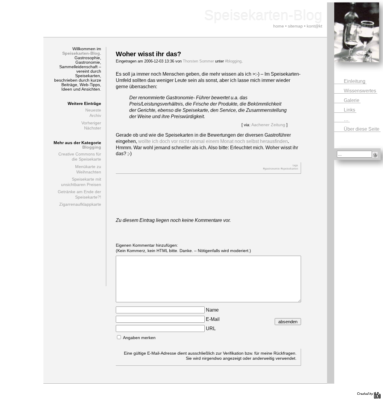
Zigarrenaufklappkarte (80, 204)
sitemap (295, 26)
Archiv (95, 115)
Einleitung (355, 81)
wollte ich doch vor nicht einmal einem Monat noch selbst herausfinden (213, 141)
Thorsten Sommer (198, 61)
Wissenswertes (360, 90)
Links (350, 109)
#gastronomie (271, 168)
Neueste (93, 110)
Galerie (352, 100)
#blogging (233, 61)
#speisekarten (289, 168)
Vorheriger (91, 123)
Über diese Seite (362, 129)
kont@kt (314, 26)
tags (295, 165)
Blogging (91, 147)
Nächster (92, 128)
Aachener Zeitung (268, 125)
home (278, 26)
